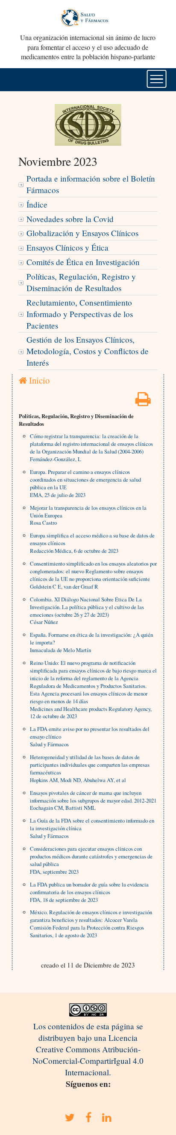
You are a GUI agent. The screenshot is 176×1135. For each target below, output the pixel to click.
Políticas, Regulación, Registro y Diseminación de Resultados (81, 282)
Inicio (38, 380)
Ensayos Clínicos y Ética (67, 247)
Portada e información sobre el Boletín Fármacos (90, 184)
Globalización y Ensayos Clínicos (82, 233)
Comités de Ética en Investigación (83, 262)
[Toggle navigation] (157, 79)
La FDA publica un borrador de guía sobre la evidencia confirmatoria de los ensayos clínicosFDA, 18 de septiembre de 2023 (89, 892)
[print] (143, 401)
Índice (36, 204)
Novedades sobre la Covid (70, 219)
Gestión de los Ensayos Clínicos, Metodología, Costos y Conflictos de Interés (87, 351)
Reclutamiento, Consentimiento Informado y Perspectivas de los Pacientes (79, 314)
